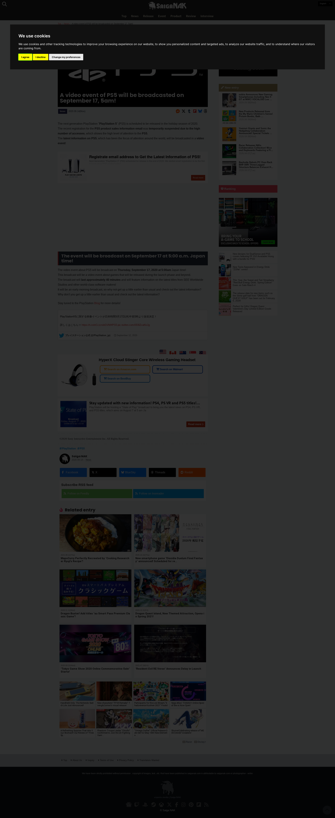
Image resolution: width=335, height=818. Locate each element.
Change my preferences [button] (66, 57)
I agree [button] (25, 57)
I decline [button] (41, 57)
